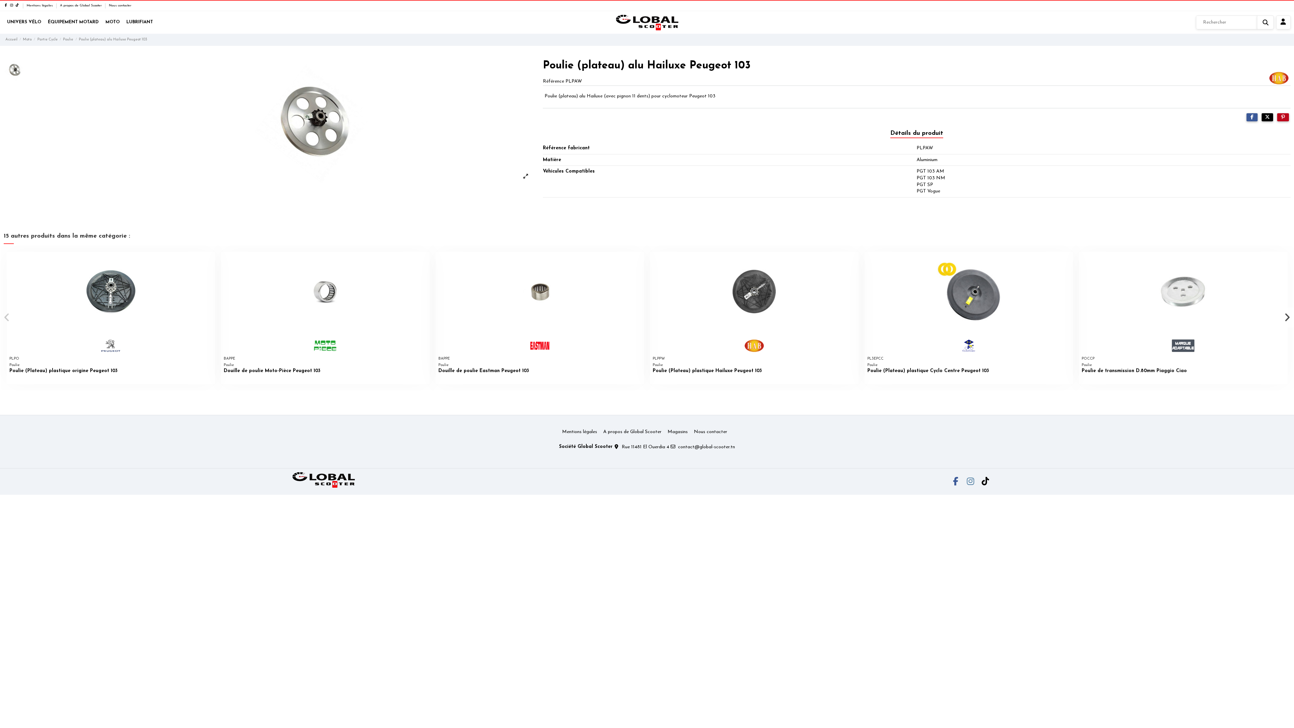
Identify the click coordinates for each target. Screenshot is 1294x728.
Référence (553, 81)
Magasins (678, 431)
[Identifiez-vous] (1283, 22)
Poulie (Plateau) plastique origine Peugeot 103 (63, 370)
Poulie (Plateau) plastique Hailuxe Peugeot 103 (707, 370)
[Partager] (1252, 117)
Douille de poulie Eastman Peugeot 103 (483, 370)
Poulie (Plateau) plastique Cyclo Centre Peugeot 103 (928, 370)
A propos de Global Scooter (81, 5)
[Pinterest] (1283, 117)
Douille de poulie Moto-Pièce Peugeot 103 (272, 370)
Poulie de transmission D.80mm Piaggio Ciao (1134, 370)
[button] (7, 317)
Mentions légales (40, 5)
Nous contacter (120, 5)
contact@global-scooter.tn (706, 447)
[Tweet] (1267, 117)
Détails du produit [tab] (916, 133)
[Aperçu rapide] (209, 261)
